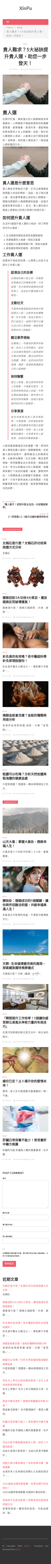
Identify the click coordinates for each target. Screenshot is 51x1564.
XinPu (25, 8)
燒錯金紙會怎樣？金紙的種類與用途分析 (25, 1343)
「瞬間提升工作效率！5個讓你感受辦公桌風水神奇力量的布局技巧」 (25, 1022)
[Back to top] (44, 1557)
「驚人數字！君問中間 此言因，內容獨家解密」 (25, 506)
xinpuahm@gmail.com (32, 69)
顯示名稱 (6, 1213)
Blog (25, 44)
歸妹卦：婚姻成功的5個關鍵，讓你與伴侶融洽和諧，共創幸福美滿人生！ (25, 905)
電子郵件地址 (8, 1225)
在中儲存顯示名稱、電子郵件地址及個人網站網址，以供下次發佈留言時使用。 (25, 1254)
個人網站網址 (8, 1236)
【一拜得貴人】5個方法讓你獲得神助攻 (27, 516)
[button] (6, 22)
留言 (5, 1178)
